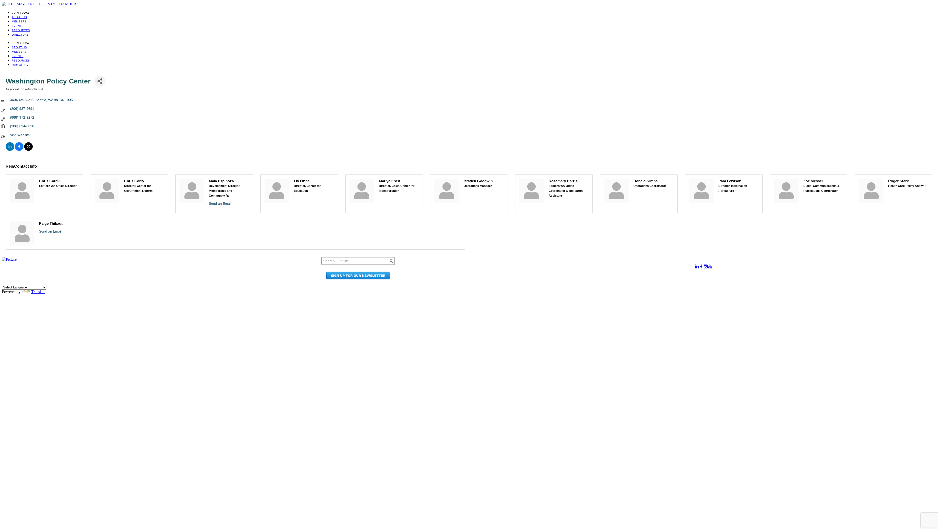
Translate (38, 292)
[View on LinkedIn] (10, 150)
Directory (20, 34)
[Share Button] (99, 81)
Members (19, 21)
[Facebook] (701, 267)
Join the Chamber (564, 278)
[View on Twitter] (28, 150)
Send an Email (220, 203)
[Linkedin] (697, 267)
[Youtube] (710, 267)
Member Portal (561, 264)
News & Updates (562, 268)
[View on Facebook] (19, 150)
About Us (19, 17)
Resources (21, 30)
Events (17, 26)
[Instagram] (706, 267)
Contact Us (557, 273)
